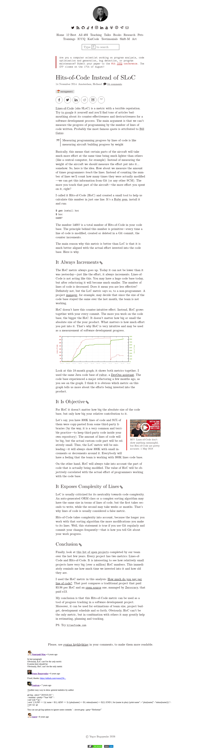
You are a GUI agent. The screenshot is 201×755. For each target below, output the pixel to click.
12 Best (71, 35)
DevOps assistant (122, 375)
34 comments (114, 84)
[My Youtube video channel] (106, 27)
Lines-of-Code (65, 108)
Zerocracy (131, 587)
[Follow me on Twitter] (72, 27)
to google (67, 112)
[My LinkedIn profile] (101, 27)
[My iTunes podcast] (116, 27)
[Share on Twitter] (68, 100)
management (67, 91)
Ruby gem (120, 199)
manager (71, 295)
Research (129, 35)
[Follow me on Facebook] (92, 27)
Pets (140, 35)
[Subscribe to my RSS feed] (77, 27)
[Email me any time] (127, 27)
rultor (103, 375)
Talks (107, 35)
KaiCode (93, 39)
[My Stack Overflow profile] (88, 27)
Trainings (69, 39)
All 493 (83, 35)
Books (117, 35)
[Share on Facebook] (60, 100)
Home (60, 35)
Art (134, 39)
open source (93, 587)
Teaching (96, 35)
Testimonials (109, 39)
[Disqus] (100, 684)
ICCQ (81, 39)
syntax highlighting (75, 644)
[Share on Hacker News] (93, 100)
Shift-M (125, 39)
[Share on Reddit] (85, 100)
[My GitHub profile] (83, 27)
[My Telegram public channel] (121, 27)
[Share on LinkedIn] (77, 100)
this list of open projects (93, 552)
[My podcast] (111, 27)
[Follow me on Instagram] (96, 27)
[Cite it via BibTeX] (101, 100)
